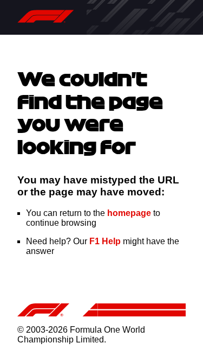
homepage (129, 213)
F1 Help (105, 241)
